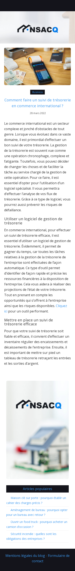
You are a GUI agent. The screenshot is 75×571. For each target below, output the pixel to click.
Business (37, 92)
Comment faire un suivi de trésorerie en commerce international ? (37, 102)
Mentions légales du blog (25, 555)
